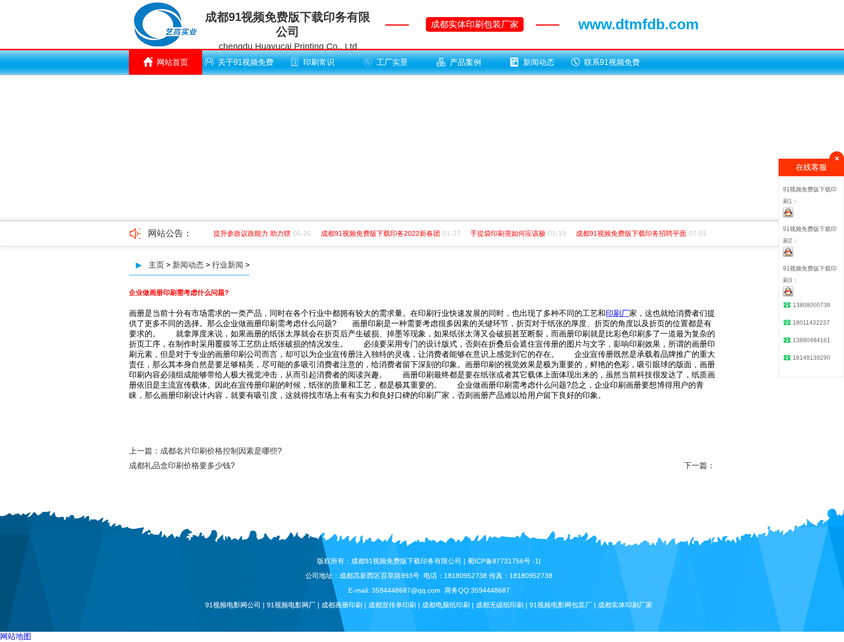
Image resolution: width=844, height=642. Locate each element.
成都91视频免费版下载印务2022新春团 (376, 233)
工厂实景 (392, 62)
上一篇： (144, 451)
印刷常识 (319, 62)
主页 (156, 265)
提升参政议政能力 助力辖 (247, 233)
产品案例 (465, 62)
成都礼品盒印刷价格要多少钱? (182, 465)
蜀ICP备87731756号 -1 (503, 561)
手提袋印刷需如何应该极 (503, 233)
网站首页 (172, 62)
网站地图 (15, 636)
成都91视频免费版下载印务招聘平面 (626, 233)
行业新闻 (227, 265)
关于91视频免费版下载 (246, 66)
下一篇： (699, 465)
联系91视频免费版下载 (612, 66)
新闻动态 (538, 62)
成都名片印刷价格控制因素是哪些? (221, 451)
